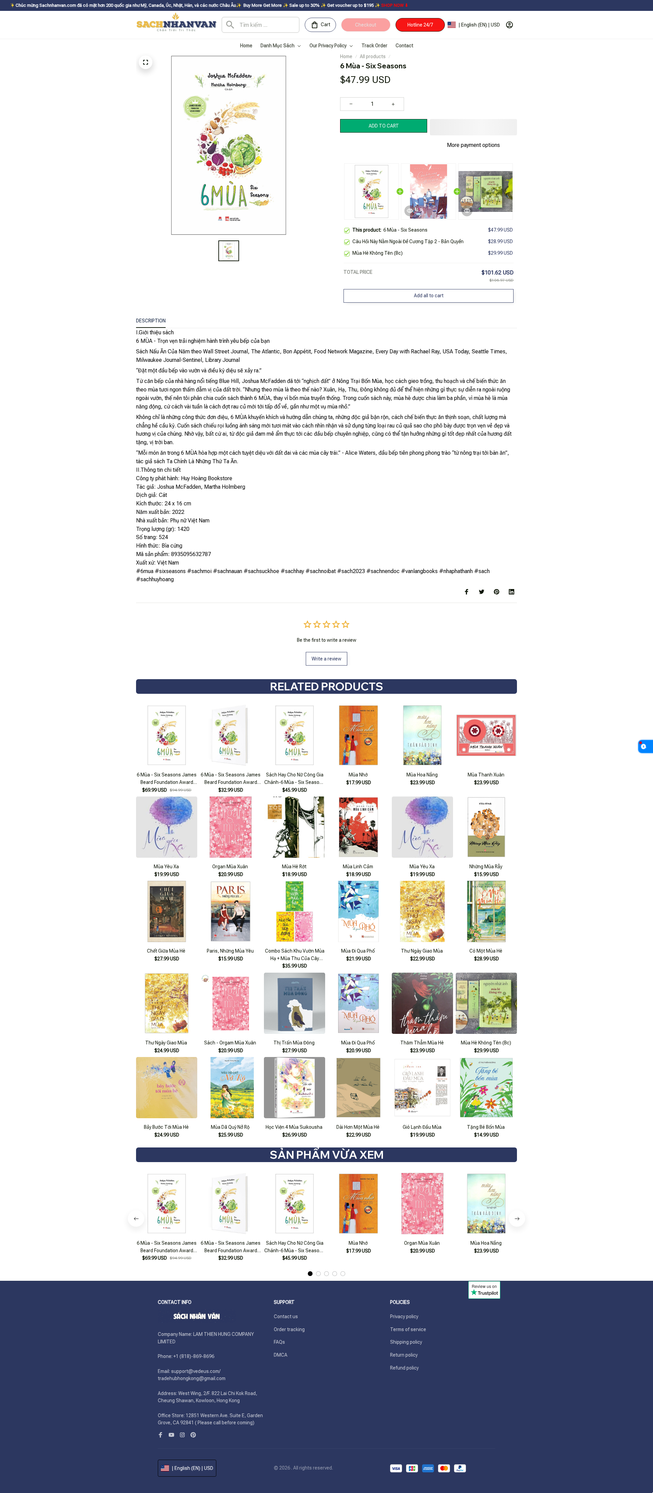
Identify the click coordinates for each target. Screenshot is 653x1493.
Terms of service (408, 1329)
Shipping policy (406, 1342)
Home (346, 56)
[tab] (310, 1274)
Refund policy (404, 1368)
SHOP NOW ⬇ (329, 5)
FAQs (279, 1342)
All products (373, 56)
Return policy (404, 1355)
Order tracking (289, 1329)
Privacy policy (404, 1316)
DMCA (280, 1355)
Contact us (286, 1316)
